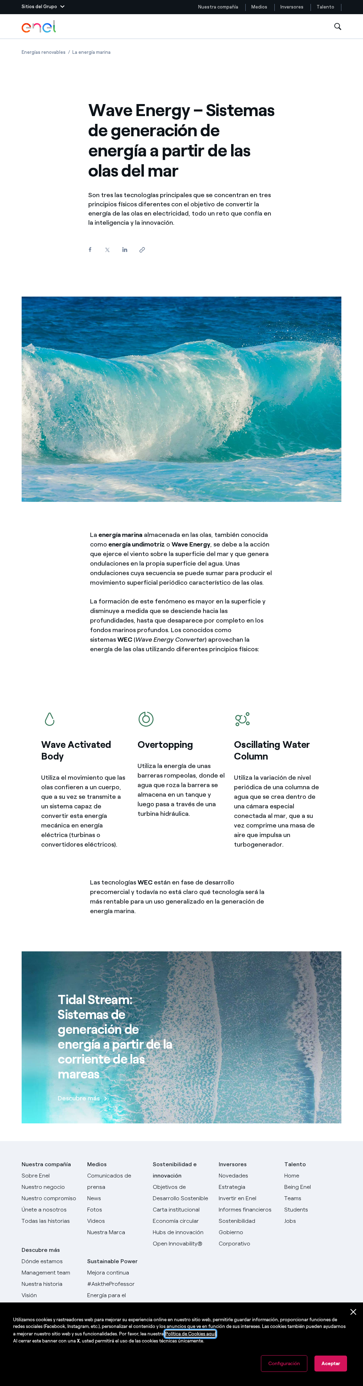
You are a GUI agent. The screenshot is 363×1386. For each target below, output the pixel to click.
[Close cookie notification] (353, 1312)
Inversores (291, 7)
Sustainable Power (112, 1261)
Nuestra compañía (218, 7)
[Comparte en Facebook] (90, 250)
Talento (326, 7)
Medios (259, 7)
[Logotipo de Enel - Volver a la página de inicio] (39, 26)
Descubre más (41, 1250)
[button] (43, 7)
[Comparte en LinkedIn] (125, 250)
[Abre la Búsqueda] (337, 27)
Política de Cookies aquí (190, 1333)
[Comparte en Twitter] (107, 250)
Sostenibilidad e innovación (175, 1170)
